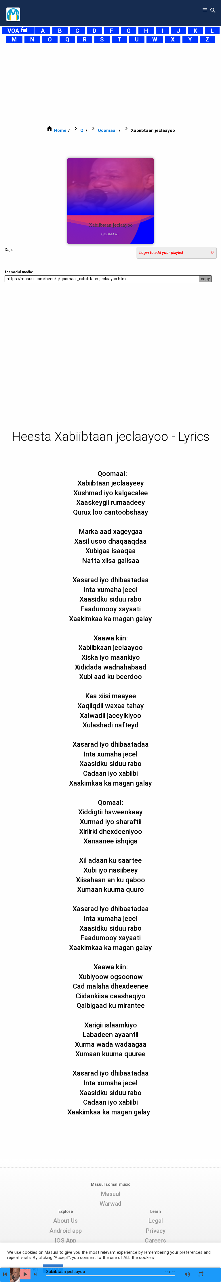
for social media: (19, 272)
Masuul (110, 1193)
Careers (155, 1240)
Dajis (9, 249)
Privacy (155, 1230)
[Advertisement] (110, 84)
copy (205, 278)
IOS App (65, 1240)
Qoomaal (107, 130)
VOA (17, 30)
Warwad (110, 1203)
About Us (65, 1220)
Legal (155, 1220)
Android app (65, 1230)
